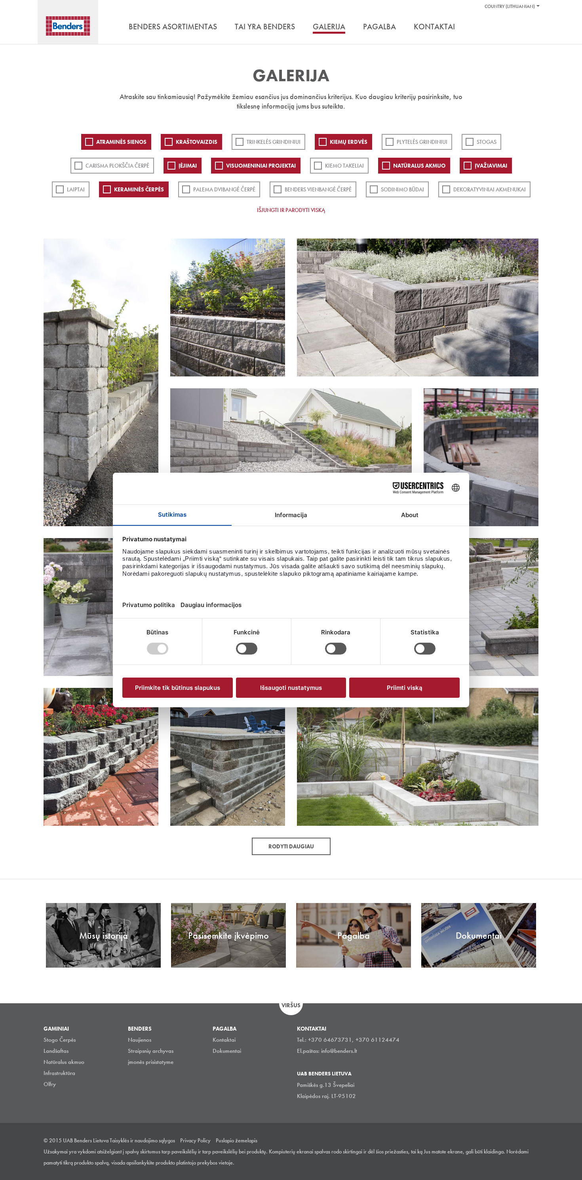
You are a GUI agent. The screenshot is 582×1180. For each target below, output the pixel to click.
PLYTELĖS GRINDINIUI (422, 141)
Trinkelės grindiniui (274, 141)
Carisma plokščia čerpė (117, 165)
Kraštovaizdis (196, 141)
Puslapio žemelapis (236, 1140)
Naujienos (139, 1040)
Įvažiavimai (491, 165)
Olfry (50, 1084)
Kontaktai (224, 1040)
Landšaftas (56, 1051)
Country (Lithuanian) (510, 6)
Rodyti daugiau (291, 846)
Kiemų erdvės (348, 141)
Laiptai (76, 189)
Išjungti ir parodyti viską (291, 210)
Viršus (291, 1005)
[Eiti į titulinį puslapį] (68, 26)
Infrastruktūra (59, 1073)
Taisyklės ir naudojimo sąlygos (142, 1140)
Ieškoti (532, 27)
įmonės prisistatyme (150, 1062)
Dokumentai (227, 1051)
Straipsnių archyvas (150, 1051)
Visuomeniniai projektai (261, 165)
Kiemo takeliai (344, 165)
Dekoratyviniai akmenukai (489, 189)
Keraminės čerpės (139, 189)
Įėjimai (188, 165)
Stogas (486, 141)
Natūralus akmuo (419, 165)
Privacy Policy (195, 1140)
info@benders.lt (339, 1051)
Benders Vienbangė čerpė (318, 189)
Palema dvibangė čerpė (224, 189)
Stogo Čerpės (60, 1040)
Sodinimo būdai (402, 189)
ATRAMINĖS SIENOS (121, 141)
